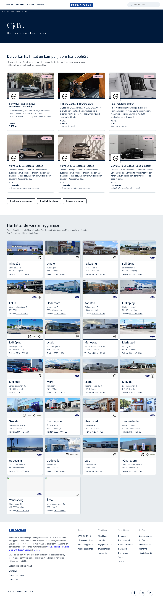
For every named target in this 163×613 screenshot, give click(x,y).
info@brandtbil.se (85, 540)
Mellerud (14, 381)
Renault (21, 550)
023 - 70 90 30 (22, 314)
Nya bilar (101, 540)
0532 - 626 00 (60, 511)
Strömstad (91, 421)
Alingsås (14, 263)
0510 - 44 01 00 (135, 314)
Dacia (27, 550)
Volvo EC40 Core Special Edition (26, 165)
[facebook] (134, 593)
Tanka (121, 557)
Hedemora (53, 303)
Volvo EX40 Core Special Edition (77, 165)
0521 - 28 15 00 (135, 471)
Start (4, 11)
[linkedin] (150, 593)
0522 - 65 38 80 (22, 471)
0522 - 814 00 (60, 471)
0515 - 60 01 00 (135, 274)
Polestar (56, 547)
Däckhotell (122, 549)
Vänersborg (129, 460)
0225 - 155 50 (60, 314)
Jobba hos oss (145, 544)
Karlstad (89, 303)
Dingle (51, 263)
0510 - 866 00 (22, 353)
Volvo (49, 547)
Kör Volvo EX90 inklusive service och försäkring (22, 105)
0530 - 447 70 (22, 392)
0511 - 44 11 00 (98, 392)
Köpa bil (9, 5)
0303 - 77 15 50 (60, 432)
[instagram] (142, 593)
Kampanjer (102, 553)
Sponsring (143, 549)
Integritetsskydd (145, 553)
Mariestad (90, 342)
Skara (88, 381)
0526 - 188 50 (97, 432)
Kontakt (40, 5)
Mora (50, 381)
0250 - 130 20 (60, 392)
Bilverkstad (123, 536)
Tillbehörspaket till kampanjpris (76, 104)
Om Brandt (143, 540)
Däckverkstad (124, 540)
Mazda (37, 550)
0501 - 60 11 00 (98, 353)
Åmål (50, 500)
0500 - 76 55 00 (22, 432)
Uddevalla (15, 460)
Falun (12, 303)
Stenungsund (55, 421)
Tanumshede (130, 421)
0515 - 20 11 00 (98, 274)
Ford (62, 547)
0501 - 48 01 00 (135, 353)
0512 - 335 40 (97, 471)
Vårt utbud (20, 5)
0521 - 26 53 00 (22, 511)
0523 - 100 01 (60, 353)
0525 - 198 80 (135, 432)
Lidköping (128, 303)
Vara (87, 460)
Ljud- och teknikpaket (122, 104)
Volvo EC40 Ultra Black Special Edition (131, 165)
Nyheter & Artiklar (146, 536)
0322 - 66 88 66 (22, 274)
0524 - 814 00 (60, 274)
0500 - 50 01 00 (135, 392)
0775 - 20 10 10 (84, 536)
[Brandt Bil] (81, 5)
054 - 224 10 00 (98, 314)
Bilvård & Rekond (125, 544)
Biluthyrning (123, 553)
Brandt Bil (13, 571)
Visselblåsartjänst (85, 549)
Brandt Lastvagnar (16, 575)
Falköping (90, 263)
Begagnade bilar (105, 544)
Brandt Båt (13, 579)
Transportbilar (104, 549)
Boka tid (30, 5)
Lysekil (51, 342)
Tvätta (121, 561)
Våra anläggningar (85, 544)
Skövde (127, 381)
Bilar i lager (102, 536)
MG (15, 550)
